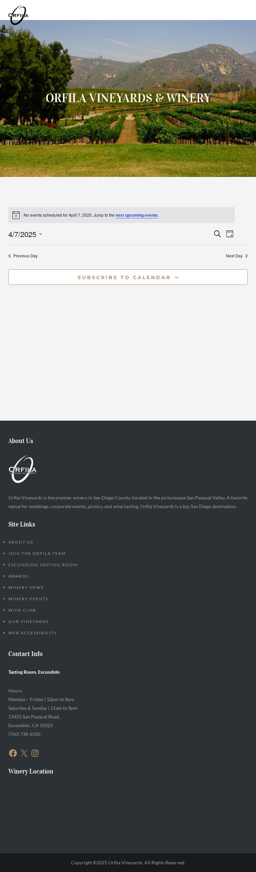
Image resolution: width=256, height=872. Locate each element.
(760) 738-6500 (24, 734)
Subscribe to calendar (124, 277)
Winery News (26, 587)
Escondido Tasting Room (43, 564)
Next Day (234, 255)
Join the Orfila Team (37, 553)
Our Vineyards (28, 621)
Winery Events (28, 598)
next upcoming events (137, 215)
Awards (18, 576)
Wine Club (22, 610)
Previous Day (25, 255)
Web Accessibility (32, 632)
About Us (20, 541)
